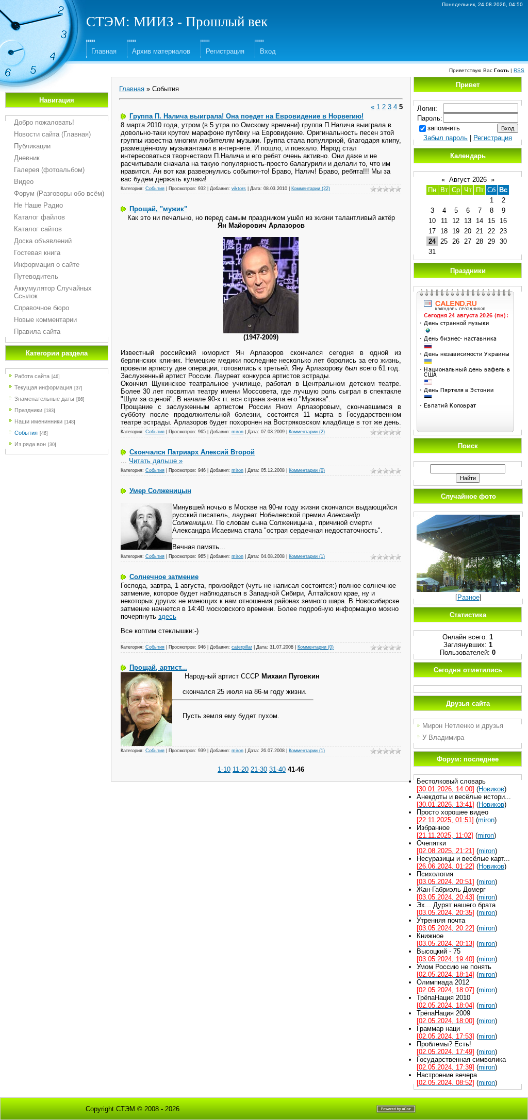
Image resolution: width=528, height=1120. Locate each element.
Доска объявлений (43, 241)
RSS (519, 70)
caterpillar (242, 647)
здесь (167, 616)
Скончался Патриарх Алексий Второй (192, 452)
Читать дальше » (156, 461)
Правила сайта (37, 331)
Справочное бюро (41, 308)
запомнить (443, 128)
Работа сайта (32, 376)
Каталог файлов (39, 217)
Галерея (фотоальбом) (49, 170)
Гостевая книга (37, 253)
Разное (468, 597)
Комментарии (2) (307, 431)
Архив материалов (161, 51)
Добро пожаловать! (44, 122)
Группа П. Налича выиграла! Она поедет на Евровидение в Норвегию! (246, 116)
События (26, 433)
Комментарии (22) (310, 188)
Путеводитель (36, 276)
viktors (239, 188)
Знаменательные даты (44, 399)
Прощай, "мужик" (158, 209)
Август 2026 (468, 179)
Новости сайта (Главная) (52, 134)
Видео (24, 181)
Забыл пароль (445, 138)
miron (237, 431)
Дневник (27, 158)
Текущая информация (43, 387)
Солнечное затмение (164, 577)
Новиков (491, 789)
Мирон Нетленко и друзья (462, 725)
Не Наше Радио (38, 205)
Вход (268, 51)
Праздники (28, 410)
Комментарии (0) (307, 470)
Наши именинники (38, 421)
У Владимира (443, 737)
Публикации (32, 146)
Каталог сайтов (38, 229)
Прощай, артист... (158, 667)
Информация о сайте (46, 264)
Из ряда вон (30, 444)
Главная (104, 51)
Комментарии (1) (307, 556)
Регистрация (225, 51)
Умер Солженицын (160, 491)
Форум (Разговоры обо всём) (59, 193)
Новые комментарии (45, 320)
